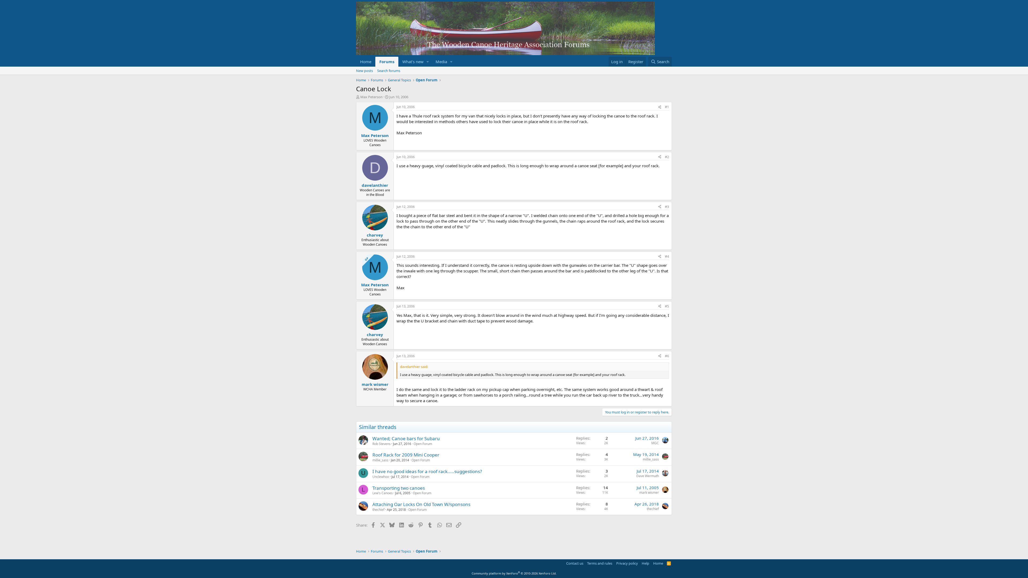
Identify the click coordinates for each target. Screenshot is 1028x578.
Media (441, 61)
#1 (667, 107)
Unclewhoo (380, 476)
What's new (413, 61)
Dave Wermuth (647, 476)
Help (645, 563)
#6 (667, 356)
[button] (428, 62)
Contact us (574, 563)
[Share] (659, 107)
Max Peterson (371, 96)
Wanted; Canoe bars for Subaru (406, 438)
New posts (364, 70)
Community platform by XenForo (514, 573)
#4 (667, 256)
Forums (386, 61)
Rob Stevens (381, 444)
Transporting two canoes (398, 488)
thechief (378, 509)
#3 (667, 206)
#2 (667, 157)
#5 (667, 306)
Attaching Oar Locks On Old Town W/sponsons (421, 504)
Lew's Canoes (382, 493)
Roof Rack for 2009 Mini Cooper (405, 455)
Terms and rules (599, 563)
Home (365, 61)
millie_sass (380, 460)
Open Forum (423, 444)
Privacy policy (627, 563)
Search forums (388, 70)
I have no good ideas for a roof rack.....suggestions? (427, 471)
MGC (655, 443)
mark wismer (649, 492)
